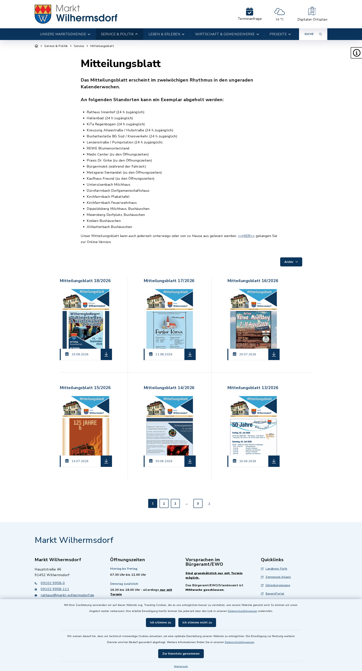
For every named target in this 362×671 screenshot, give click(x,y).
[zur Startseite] (76, 14)
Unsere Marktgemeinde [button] (63, 34)
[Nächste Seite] (209, 503)
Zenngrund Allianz (278, 577)
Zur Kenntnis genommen (181, 654)
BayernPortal (274, 594)
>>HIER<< (246, 236)
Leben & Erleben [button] (164, 34)
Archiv (289, 262)
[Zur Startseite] (36, 46)
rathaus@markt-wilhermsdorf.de (67, 595)
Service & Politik (56, 46)
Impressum (181, 666)
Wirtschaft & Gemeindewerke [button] (225, 34)
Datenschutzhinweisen (242, 611)
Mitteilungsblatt (102, 46)
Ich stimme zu (160, 622)
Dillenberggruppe (277, 585)
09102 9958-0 (53, 583)
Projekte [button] (278, 34)
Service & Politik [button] (117, 34)
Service (79, 46)
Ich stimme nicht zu (197, 622)
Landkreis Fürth (276, 569)
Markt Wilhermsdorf (74, 540)
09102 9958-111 (55, 589)
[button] (356, 52)
